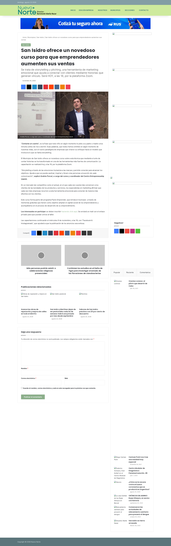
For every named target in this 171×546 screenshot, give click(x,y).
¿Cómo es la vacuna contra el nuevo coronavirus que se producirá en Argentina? (139, 486)
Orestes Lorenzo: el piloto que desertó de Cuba (138, 283)
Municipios (115, 10)
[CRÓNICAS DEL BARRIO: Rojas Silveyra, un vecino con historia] (120, 499)
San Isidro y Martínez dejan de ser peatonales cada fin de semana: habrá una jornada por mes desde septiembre (63, 312)
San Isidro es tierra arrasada (137, 521)
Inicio (73, 10)
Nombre (24, 368)
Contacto (143, 10)
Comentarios (145, 272)
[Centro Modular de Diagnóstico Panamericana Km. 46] (120, 473)
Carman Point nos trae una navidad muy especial (138, 459)
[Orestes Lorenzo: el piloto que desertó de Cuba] (120, 367)
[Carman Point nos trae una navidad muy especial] (120, 460)
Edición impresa (86, 10)
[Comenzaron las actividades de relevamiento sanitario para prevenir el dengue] (120, 511)
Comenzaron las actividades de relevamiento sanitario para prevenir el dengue (139, 511)
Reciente (130, 272)
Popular (117, 272)
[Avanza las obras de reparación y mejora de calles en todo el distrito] (34, 300)
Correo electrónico (28, 378)
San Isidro (40, 37)
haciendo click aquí (69, 211)
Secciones (129, 10)
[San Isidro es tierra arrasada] (120, 523)
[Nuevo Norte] (36, 10)
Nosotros (102, 10)
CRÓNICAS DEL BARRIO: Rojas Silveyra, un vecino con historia (139, 498)
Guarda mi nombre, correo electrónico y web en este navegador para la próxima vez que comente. (59, 388)
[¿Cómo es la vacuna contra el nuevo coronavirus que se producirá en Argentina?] (120, 485)
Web (66, 378)
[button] (114, 253)
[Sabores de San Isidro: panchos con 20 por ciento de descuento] (92, 300)
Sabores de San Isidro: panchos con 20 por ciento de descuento (92, 311)
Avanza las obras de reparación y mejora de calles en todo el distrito (34, 311)
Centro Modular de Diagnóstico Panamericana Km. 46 (138, 470)
